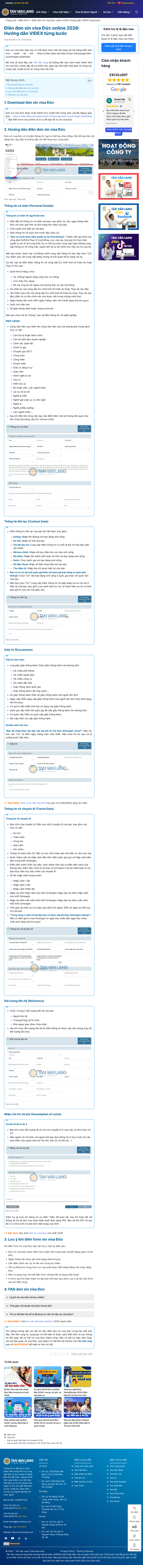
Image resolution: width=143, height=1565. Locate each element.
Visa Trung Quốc (117, 1466)
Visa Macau (115, 1497)
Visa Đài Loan (116, 1474)
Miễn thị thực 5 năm (83, 1481)
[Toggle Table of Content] (88, 80)
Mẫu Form (24, 20)
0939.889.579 (10, 1508)
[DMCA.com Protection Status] (11, 1544)
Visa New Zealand (118, 1481)
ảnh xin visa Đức (38, 1233)
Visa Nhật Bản (116, 1485)
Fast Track (79, 1485)
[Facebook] (5, 1538)
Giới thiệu (41, 12)
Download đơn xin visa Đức (20, 84)
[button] (134, 111)
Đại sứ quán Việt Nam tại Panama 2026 (25, 1440)
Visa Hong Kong (117, 1493)
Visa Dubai (114, 1501)
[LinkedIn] (26, 1538)
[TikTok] (19, 1538)
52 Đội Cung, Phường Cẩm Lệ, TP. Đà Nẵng (53, 1509)
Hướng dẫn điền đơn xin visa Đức (23, 88)
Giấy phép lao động (83, 1474)
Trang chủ (11, 20)
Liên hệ (110, 3)
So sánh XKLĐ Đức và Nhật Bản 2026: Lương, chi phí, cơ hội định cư (47, 1392)
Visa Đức (11, 1437)
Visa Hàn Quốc (116, 1470)
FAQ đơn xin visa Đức (18, 95)
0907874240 (21, 1344)
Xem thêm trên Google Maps (119, 131)
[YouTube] (12, 1538)
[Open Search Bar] (138, 12)
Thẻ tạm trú (79, 1478)
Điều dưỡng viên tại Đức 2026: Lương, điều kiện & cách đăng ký (16, 1423)
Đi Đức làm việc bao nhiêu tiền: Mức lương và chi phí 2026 (16, 1392)
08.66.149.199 (21, 3)
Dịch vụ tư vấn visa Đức (33, 803)
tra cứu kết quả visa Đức (40, 1321)
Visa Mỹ (113, 1489)
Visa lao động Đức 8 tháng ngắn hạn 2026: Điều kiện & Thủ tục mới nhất (77, 1423)
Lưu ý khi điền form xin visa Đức (23, 91)
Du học (107, 12)
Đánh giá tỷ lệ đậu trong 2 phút (118, 47)
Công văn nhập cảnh (83, 1466)
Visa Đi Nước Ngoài (86, 12)
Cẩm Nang (123, 12)
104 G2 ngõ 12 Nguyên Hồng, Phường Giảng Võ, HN (55, 1534)
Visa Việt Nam (61, 12)
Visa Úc (113, 1478)
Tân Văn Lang (40, 62)
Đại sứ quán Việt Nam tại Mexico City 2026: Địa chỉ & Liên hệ (34, 1443)
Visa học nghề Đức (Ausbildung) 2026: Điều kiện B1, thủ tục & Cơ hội (75, 1392)
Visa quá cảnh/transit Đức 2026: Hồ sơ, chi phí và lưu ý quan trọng (47, 1423)
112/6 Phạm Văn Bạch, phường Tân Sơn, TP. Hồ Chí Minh (54, 1484)
